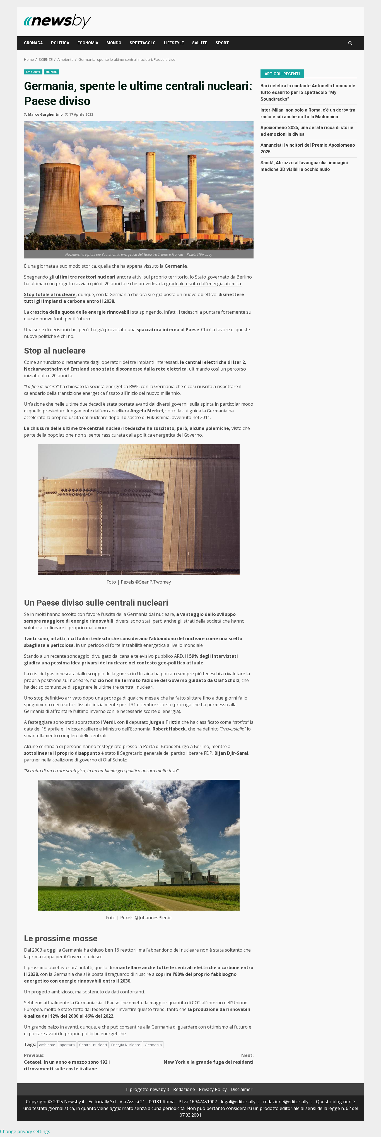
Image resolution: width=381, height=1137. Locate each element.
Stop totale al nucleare (50, 294)
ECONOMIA (88, 43)
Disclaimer (241, 1089)
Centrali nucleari (93, 1044)
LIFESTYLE (174, 43)
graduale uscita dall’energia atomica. (204, 283)
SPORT (222, 43)
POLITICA (60, 43)
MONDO (114, 43)
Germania (153, 1044)
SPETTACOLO (143, 43)
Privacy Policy (213, 1089)
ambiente (47, 1044)
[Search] (350, 43)
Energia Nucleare (125, 1044)
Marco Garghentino (45, 114)
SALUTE (199, 43)
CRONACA (33, 43)
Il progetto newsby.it (147, 1089)
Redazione (184, 1089)
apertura (67, 1044)
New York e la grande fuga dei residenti (209, 1058)
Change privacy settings (25, 1131)
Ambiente (33, 72)
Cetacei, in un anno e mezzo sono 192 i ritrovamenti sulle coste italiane (67, 1062)
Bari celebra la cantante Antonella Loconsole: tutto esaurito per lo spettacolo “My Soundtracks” (308, 92)
